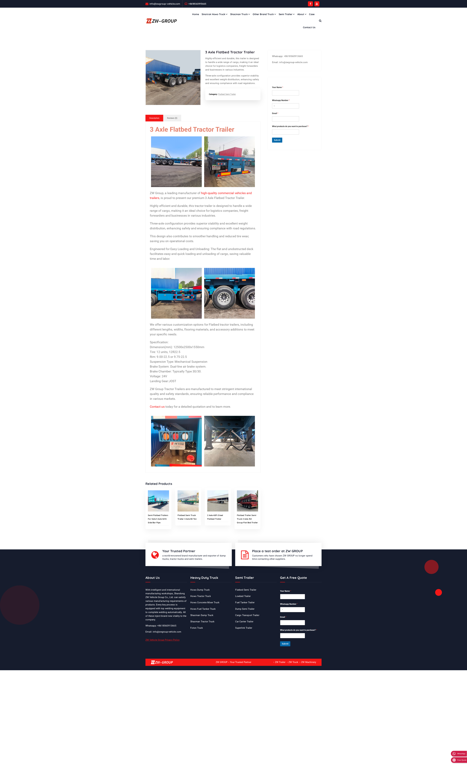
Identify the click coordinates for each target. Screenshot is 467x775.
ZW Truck (293, 662)
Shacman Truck (239, 14)
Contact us (157, 406)
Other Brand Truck (263, 14)
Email (275, 113)
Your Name (277, 87)
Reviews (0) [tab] (172, 118)
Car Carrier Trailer (244, 621)
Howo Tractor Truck (200, 596)
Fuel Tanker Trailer (245, 602)
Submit (277, 140)
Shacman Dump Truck (201, 615)
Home (195, 14)
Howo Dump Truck (200, 589)
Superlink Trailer (243, 627)
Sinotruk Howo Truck (213, 14)
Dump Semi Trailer (244, 609)
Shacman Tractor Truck (202, 621)
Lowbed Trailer (243, 596)
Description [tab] (154, 118)
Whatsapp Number (281, 100)
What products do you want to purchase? (290, 126)
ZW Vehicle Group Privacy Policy (162, 639)
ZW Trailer (280, 662)
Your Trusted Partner (178, 551)
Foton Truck (196, 627)
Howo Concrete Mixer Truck (204, 602)
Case (311, 14)
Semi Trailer (285, 14)
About (300, 14)
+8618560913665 (197, 3)
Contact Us (309, 27)
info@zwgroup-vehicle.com (165, 3)
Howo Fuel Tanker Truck (203, 609)
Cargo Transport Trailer (247, 615)
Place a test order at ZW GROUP (277, 551)
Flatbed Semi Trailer (227, 94)
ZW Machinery (308, 662)
